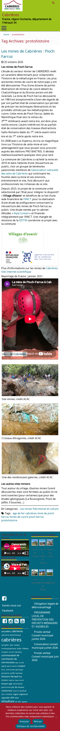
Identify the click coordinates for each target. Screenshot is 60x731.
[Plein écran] (26, 553)
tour (3, 694)
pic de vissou (18, 687)
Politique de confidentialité (31, 726)
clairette (18, 652)
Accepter (24, 721)
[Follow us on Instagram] (10, 622)
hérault (15, 676)
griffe (12, 673)
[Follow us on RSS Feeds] (16, 622)
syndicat (23, 691)
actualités (6, 631)
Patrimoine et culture (45, 509)
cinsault (4, 652)
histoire (5, 676)
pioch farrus (36, 517)
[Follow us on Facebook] (5, 622)
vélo (19, 702)
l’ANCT (27, 199)
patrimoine (6, 687)
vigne (16, 694)
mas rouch (19, 680)
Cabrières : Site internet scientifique (30, 269)
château (25, 648)
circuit (11, 652)
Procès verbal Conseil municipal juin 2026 (45, 656)
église (24, 702)
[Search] (53, 2)
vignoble (5, 697)
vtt (16, 702)
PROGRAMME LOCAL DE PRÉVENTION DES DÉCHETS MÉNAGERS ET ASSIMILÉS (45, 619)
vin (12, 697)
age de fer (19, 513)
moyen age (6, 683)
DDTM (23, 220)
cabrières (31, 513)
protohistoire (9, 520)
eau (16, 662)
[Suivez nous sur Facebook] (4, 598)
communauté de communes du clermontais (10, 659)
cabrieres (17, 631)
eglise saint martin (9, 666)
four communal (8, 670)
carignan (5, 645)
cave (11, 645)
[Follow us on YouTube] (22, 622)
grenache (5, 673)
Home (6, 34)
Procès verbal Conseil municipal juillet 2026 (42, 635)
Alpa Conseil (21, 213)
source (16, 691)
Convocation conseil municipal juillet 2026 (45, 645)
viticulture (7, 701)
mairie (11, 680)
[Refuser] (56, 717)
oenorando (18, 684)
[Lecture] (5, 553)
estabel (21, 666)
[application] (15, 548)
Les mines (26, 509)
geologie (19, 670)
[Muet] (23, 553)
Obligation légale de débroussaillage (45, 605)
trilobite (9, 694)
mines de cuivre (18, 517)
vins (17, 697)
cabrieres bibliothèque (11, 635)
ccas (19, 648)
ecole (21, 662)
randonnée (6, 690)
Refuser (38, 721)
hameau (19, 673)
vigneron (23, 694)
